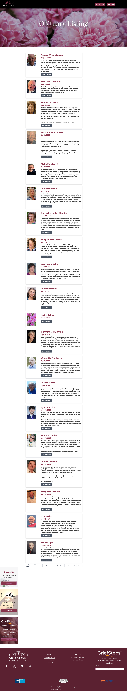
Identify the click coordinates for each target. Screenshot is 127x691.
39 (78, 565)
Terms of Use (64, 687)
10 (68, 565)
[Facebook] (6, 666)
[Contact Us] (22, 666)
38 (74, 565)
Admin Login (72, 687)
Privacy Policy (55, 687)
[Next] (81, 565)
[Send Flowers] (30, 666)
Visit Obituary (46, 74)
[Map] (14, 666)
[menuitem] (37, 4)
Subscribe (9, 583)
